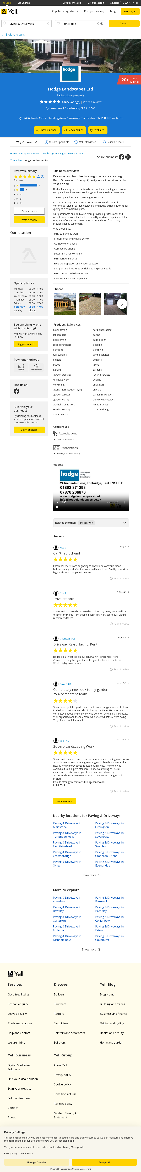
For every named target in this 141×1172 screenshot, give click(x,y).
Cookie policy (62, 1084)
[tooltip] (102, 23)
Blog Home (107, 994)
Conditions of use (65, 1094)
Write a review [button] (29, 220)
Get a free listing (96, 2)
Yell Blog (108, 984)
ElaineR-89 (65, 684)
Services (15, 984)
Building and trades (112, 1004)
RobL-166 (65, 741)
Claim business (29, 429)
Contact (13, 1108)
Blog (113, 11)
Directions (116, 118)
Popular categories (63, 11)
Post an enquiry (18, 1004)
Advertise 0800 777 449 (124, 2)
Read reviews (29, 211)
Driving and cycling (112, 1023)
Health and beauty (112, 1033)
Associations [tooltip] (69, 448)
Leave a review (17, 1014)
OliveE (63, 593)
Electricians (61, 1023)
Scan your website (19, 1088)
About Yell (60, 1065)
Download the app (72, 2)
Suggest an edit (25, 344)
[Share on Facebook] (121, 157)
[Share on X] (128, 157)
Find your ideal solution (23, 1079)
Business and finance (113, 1014)
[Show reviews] (25, 177)
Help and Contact (19, 1033)
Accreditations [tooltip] (67, 433)
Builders (59, 994)
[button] (48, 23)
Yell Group (63, 1055)
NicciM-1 (64, 547)
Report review (121, 578)
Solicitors (60, 1042)
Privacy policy (62, 1075)
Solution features (19, 1098)
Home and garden (111, 1042)
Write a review (92, 102)
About (12, 1117)
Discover (61, 984)
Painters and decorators (69, 1033)
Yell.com (7, 2)
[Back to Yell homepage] (10, 11)
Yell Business (24, 2)
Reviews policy (63, 1104)
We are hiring (16, 1042)
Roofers (59, 1014)
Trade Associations (20, 1023)
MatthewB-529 (67, 638)
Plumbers (60, 1004)
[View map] (29, 255)
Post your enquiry (94, 11)
